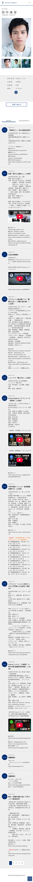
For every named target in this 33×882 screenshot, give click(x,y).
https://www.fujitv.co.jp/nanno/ (17, 150)
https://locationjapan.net (15, 766)
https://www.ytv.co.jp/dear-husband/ (19, 350)
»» (22, 863)
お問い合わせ (16, 104)
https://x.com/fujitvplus (15, 158)
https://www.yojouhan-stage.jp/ (17, 846)
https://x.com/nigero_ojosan (17, 233)
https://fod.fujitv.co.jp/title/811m (18, 154)
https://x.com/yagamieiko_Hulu (17, 744)
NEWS (8, 120)
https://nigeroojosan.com (16, 229)
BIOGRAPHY (24, 120)
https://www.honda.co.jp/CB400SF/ (19, 289)
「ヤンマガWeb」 (13, 781)
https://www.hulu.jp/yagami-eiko (18, 747)
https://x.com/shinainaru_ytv (17, 354)
